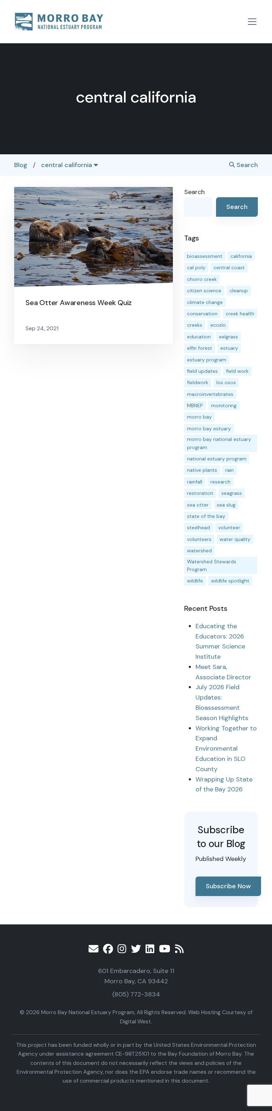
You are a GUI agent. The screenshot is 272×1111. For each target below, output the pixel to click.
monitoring (224, 405)
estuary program (206, 359)
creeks (194, 325)
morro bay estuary (209, 428)
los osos (226, 382)
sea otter (198, 505)
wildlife (195, 580)
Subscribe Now (228, 886)
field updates (202, 371)
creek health (240, 313)
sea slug (226, 505)
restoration (200, 493)
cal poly (196, 267)
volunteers (199, 539)
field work (237, 371)
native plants (202, 470)
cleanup (239, 290)
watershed (199, 550)
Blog (20, 165)
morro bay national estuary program (219, 443)
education (199, 336)
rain (229, 470)
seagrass (231, 493)
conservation (202, 313)
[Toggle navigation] (252, 22)
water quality (235, 539)
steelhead (198, 527)
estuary (229, 348)
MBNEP (195, 405)
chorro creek (202, 279)
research (220, 482)
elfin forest (199, 348)
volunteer (229, 527)
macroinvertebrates (210, 394)
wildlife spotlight (230, 580)
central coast (229, 267)
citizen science (204, 290)
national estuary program (216, 458)
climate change (205, 302)
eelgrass (228, 336)
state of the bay (206, 516)
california (241, 256)
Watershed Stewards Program (211, 565)
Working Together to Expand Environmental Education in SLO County (226, 748)
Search (246, 165)
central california (67, 165)
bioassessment (204, 256)
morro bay (199, 417)
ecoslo (218, 325)
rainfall (194, 482)
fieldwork (197, 382)
